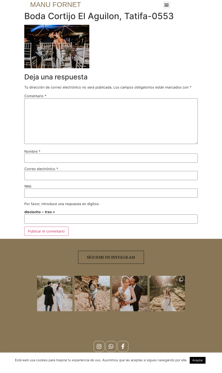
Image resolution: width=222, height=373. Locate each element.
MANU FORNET (55, 4)
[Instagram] (99, 346)
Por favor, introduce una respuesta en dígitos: (61, 204)
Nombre (32, 151)
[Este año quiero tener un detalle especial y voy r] (167, 293)
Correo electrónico (41, 169)
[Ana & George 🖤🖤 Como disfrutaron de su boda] (54, 293)
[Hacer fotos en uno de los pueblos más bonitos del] (92, 293)
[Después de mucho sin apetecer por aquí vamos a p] (129, 293)
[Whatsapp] (111, 346)
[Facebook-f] (123, 346)
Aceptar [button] (197, 360)
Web (27, 186)
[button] (166, 4)
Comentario (35, 96)
